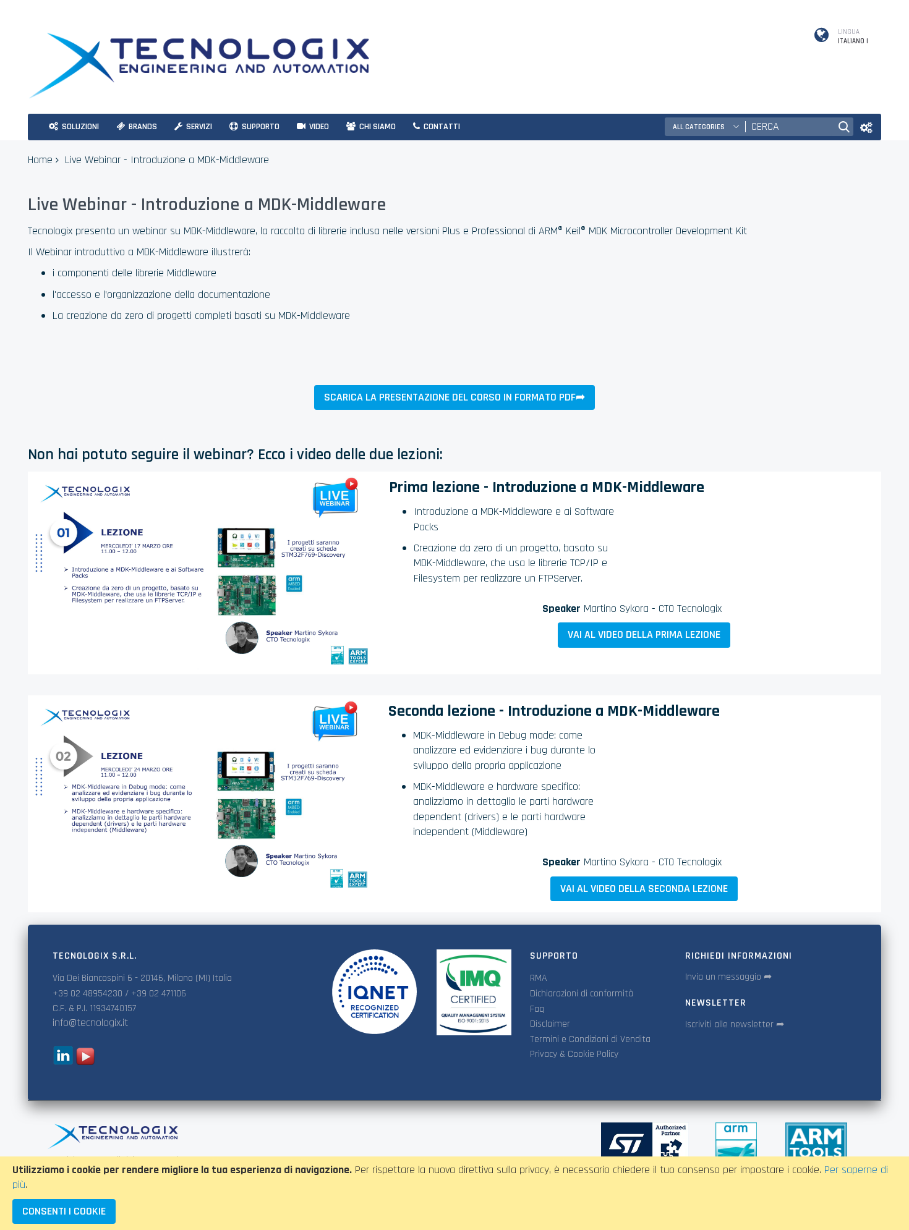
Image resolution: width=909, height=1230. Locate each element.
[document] (454, 1193)
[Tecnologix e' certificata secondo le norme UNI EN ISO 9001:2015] (374, 991)
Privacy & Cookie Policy (574, 1054)
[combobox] (788, 126)
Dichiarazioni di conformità (581, 993)
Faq (537, 1009)
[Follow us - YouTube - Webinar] (85, 1061)
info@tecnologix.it (90, 1023)
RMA (538, 978)
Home (40, 160)
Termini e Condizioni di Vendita (590, 1039)
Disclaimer (550, 1023)
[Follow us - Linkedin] (63, 1061)
